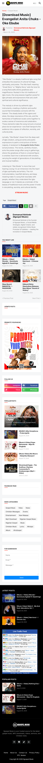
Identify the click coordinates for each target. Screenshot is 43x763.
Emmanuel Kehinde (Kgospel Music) (22, 215)
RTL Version (21, 755)
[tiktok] (24, 742)
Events (25, 512)
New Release (23, 515)
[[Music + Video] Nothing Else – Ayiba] (8, 687)
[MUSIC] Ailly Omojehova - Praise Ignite (28, 432)
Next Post (36, 298)
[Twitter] (21, 206)
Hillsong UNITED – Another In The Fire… (19, 643)
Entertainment (11, 515)
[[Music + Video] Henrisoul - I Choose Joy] (8, 620)
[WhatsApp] (26, 206)
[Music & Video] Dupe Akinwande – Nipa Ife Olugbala (27, 444)
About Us (13, 753)
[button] (3, 3)
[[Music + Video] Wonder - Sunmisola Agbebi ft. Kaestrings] (8, 598)
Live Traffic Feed (20, 631)
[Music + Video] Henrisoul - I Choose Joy (30, 261)
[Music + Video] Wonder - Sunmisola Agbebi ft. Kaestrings (10, 261)
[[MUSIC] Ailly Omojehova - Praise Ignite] (10, 434)
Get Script (13, 673)
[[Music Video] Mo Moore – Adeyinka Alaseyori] (10, 457)
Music (22, 523)
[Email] (31, 206)
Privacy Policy (34, 753)
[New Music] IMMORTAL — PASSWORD (7, 286)
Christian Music (11, 526)
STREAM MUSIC (21, 192)
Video (21, 508)
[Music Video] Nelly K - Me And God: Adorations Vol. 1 (28, 607)
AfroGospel (17, 530)
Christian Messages (13, 512)
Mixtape (30, 526)
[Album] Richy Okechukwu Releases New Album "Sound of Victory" (31, 287)
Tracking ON (26, 673)
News (28, 508)
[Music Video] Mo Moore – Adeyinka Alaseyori (28, 455)
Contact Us (23, 753)
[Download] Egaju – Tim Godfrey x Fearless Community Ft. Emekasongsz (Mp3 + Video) (28, 469)
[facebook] (19, 742)
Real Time (19, 673)
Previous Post (8, 298)
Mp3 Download (11, 519)
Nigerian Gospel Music (28, 519)
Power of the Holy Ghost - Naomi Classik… (19, 639)
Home (4, 11)
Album (8, 530)
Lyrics (22, 526)
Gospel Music (13, 11)
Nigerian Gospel (11, 523)
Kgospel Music (32, 646)
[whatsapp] (29, 742)
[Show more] (36, 206)
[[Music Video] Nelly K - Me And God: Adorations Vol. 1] (8, 609)
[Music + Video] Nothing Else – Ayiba (28, 685)
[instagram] (14, 742)
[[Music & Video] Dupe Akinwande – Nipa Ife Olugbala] (10, 445)
